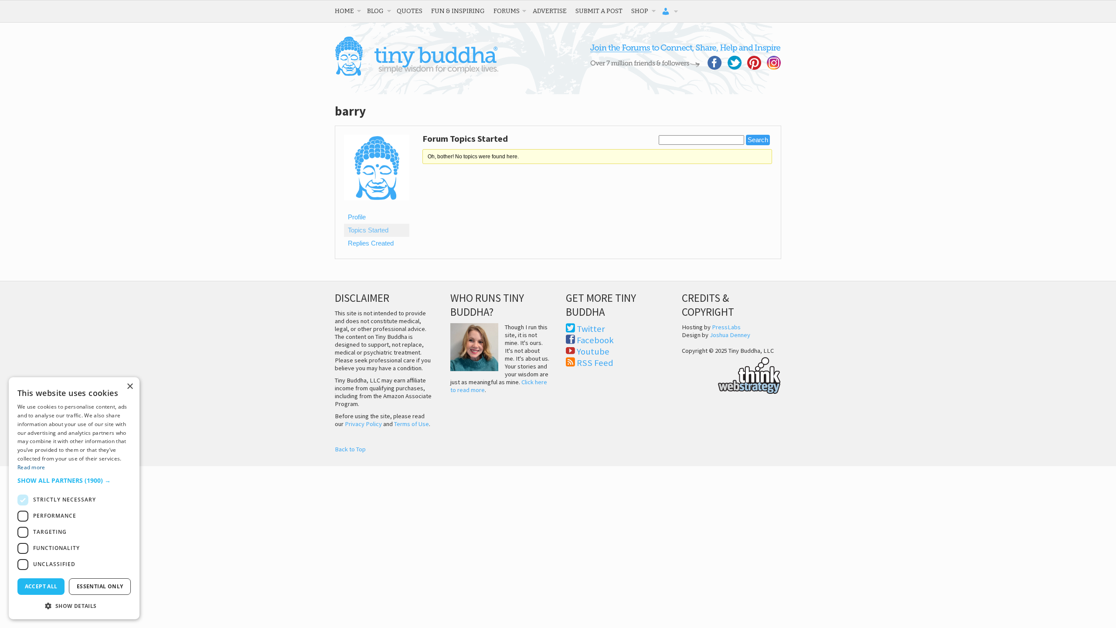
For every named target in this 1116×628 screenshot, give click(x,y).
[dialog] (74, 498)
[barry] (376, 206)
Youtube (593, 351)
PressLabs (726, 327)
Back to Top (350, 449)
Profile (357, 217)
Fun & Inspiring (458, 11)
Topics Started (368, 230)
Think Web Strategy (731, 374)
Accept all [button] (41, 586)
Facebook (595, 340)
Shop (639, 11)
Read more (31, 467)
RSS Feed (595, 363)
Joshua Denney (730, 335)
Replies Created (371, 243)
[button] (74, 480)
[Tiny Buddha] (416, 74)
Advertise (550, 11)
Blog (375, 11)
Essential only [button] (100, 586)
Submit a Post (599, 11)
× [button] (129, 386)
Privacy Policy (363, 424)
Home (344, 11)
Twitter (591, 328)
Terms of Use (411, 424)
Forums (506, 11)
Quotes (409, 11)
